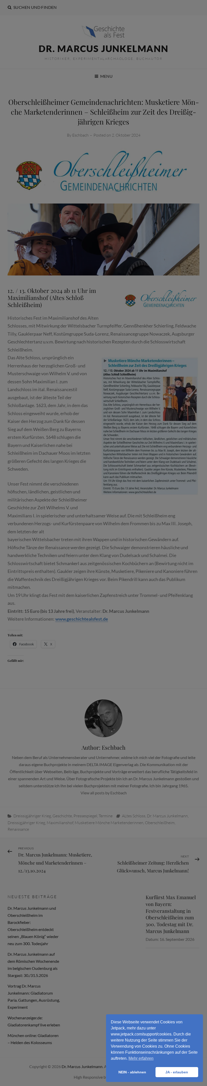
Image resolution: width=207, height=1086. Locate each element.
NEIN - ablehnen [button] (132, 1072)
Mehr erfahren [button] (140, 1058)
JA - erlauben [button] (176, 1072)
